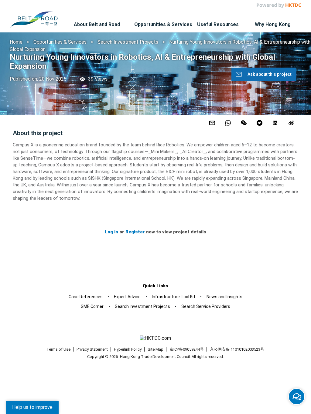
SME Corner (92, 306)
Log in (111, 232)
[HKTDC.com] (155, 338)
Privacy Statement (92, 349)
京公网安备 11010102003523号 (237, 349)
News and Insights (224, 296)
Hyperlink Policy (128, 349)
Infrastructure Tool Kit (173, 296)
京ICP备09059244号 (186, 349)
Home (16, 42)
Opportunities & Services (60, 42)
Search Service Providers (205, 306)
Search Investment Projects (128, 42)
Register (135, 232)
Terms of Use (58, 349)
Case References (86, 296)
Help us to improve (32, 407)
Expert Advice (127, 296)
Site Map (155, 349)
